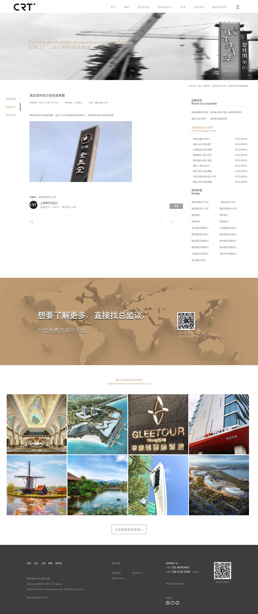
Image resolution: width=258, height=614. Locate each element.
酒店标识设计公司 (200, 208)
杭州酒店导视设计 (228, 247)
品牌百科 (206, 86)
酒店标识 (195, 215)
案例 (126, 7)
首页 (113, 7)
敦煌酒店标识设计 (228, 234)
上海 (43, 563)
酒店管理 (199, 7)
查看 (176, 206)
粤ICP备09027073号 (37, 597)
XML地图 (40, 578)
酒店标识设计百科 (219, 86)
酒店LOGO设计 (118, 578)
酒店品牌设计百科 (200, 112)
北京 (36, 563)
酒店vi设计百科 (198, 118)
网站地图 (31, 578)
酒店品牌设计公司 (200, 202)
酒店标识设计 (137, 573)
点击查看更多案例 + (129, 530)
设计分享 (11, 115)
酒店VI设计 (116, 573)
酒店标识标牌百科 (218, 118)
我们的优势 (143, 7)
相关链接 (116, 563)
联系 (183, 7)
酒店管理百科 (235, 112)
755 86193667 (180, 567)
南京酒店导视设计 (200, 240)
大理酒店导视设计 (200, 253)
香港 (50, 563)
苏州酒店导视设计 (228, 240)
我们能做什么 (165, 7)
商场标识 (223, 221)
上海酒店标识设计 (228, 228)
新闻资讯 (11, 99)
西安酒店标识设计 (200, 234)
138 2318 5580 (181, 571)
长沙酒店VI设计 (198, 260)
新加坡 (58, 563)
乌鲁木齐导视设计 (228, 253)
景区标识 (223, 215)
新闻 (48, 578)
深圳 (29, 563)
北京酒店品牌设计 (200, 228)
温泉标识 (195, 221)
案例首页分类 (219, 7)
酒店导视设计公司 (47, 197)
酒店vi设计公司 (228, 202)
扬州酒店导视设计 (200, 247)
